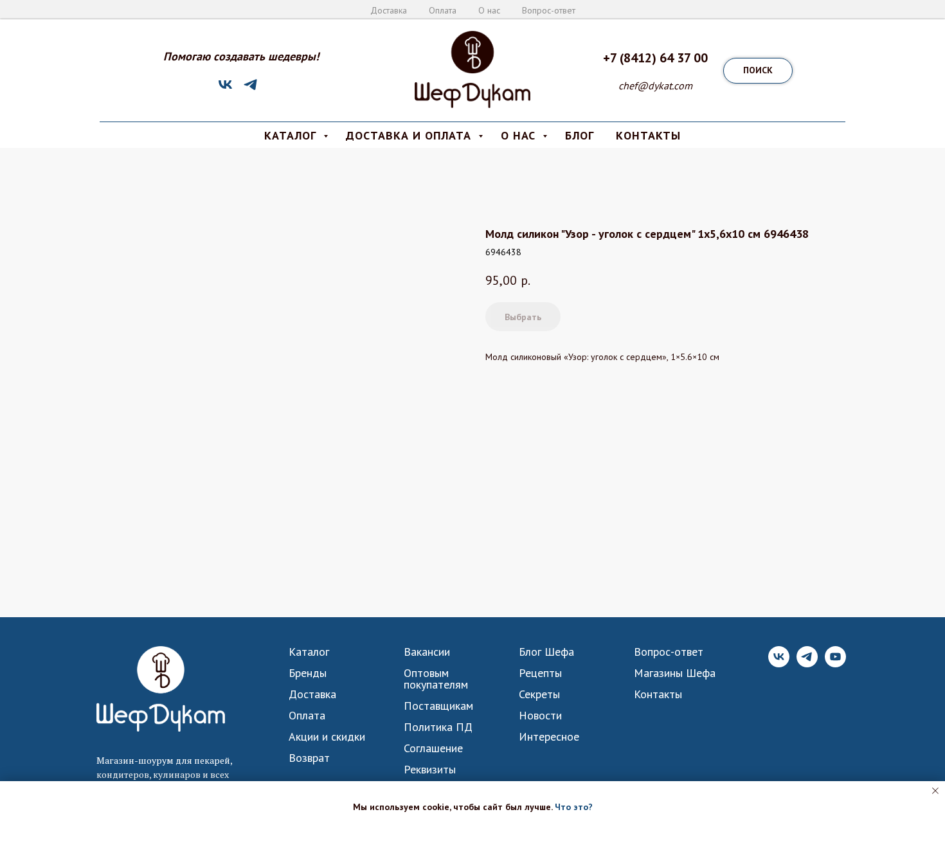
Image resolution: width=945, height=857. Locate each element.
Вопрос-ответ (548, 10)
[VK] (225, 89)
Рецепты (540, 673)
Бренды (308, 673)
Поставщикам (438, 706)
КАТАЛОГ (292, 135)
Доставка (388, 10)
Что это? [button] (574, 807)
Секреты (539, 694)
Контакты (658, 694)
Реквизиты (430, 769)
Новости (540, 715)
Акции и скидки (327, 737)
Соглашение (433, 748)
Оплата (442, 10)
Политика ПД (438, 727)
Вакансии (427, 652)
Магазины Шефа (675, 673)
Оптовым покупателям (436, 678)
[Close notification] (935, 790)
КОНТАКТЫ (648, 135)
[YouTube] (835, 663)
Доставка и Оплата (410, 135)
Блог (579, 135)
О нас (489, 10)
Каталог (309, 652)
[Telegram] (250, 89)
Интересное (549, 737)
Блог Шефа (546, 652)
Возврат (309, 758)
